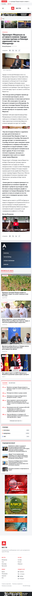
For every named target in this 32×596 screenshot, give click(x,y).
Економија (4, 564)
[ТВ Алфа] (12, 8)
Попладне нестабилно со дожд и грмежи (17, 393)
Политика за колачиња (6, 585)
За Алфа (20, 559)
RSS (3, 577)
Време (3, 571)
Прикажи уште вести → (16, 420)
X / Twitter (22, 574)
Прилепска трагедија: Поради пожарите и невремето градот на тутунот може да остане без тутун (18, 389)
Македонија (4, 559)
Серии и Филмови (16, 260)
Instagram (22, 578)
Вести (9, 4)
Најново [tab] (4, 383)
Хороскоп (4, 575)
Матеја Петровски (6, 46)
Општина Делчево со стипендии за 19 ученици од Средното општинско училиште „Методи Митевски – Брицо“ (18, 416)
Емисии (16, 264)
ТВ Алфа (3, 4)
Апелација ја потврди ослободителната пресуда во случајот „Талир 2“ (17, 396)
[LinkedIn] (16, 50)
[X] (13, 50)
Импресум (20, 564)
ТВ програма (4, 573)
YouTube (21, 576)
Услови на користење (6, 583)
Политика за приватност (17, 583)
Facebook (22, 571)
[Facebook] (10, 50)
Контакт (19, 562)
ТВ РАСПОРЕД (16, 257)
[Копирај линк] (19, 50)
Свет (3, 562)
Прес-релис (4, 565)
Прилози (5, 32)
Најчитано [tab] (12, 383)
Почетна (16, 253)
